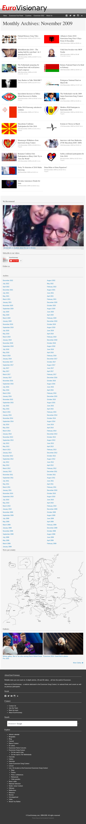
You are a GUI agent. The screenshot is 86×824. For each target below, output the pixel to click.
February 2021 (51, 299)
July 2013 (6, 443)
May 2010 (6, 503)
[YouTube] (74, 15)
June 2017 (50, 368)
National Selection (15, 784)
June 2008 (50, 537)
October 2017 (51, 362)
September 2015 (8, 402)
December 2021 (8, 290)
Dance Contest (13, 743)
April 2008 (50, 540)
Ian (80, 43)
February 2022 (51, 287)
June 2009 (50, 518)
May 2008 (6, 540)
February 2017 (51, 374)
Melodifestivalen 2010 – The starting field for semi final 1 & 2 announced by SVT (29, 52)
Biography (12, 737)
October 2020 (51, 305)
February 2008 (51, 543)
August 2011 (51, 478)
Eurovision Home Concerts (17, 748)
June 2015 (50, 406)
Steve (38, 38)
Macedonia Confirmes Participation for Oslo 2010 (27, 125)
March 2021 (6, 299)
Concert (11, 741)
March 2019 (6, 337)
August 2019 (51, 327)
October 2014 (51, 418)
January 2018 (7, 359)
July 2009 (6, 518)
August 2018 (51, 346)
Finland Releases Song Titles (28, 36)
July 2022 (6, 283)
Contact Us (12, 706)
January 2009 (7, 528)
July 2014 (6, 424)
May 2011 (6, 484)
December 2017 (52, 359)
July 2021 (6, 293)
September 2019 (8, 327)
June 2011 (50, 481)
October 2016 (51, 381)
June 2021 (50, 293)
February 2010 (51, 506)
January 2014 (7, 434)
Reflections (12, 790)
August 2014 (51, 421)
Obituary (11, 788)
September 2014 (8, 421)
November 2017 (8, 362)
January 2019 (7, 340)
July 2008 (6, 537)
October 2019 (51, 324)
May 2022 (50, 283)
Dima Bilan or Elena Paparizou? (55, 167)
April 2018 (50, 352)
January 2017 (7, 377)
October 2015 (51, 399)
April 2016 (50, 390)
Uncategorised (13, 797)
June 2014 (50, 424)
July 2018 (6, 349)
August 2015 (51, 402)
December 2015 (52, 396)
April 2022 (6, 287)
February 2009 (51, 525)
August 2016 (51, 384)
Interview (12, 761)
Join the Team (13, 708)
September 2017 (8, 365)
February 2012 (51, 468)
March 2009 (6, 525)
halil (80, 70)
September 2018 (8, 346)
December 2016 (52, 377)
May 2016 (6, 390)
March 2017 (6, 374)
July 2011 (6, 481)
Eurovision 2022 (39, 15)
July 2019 (6, 330)
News (5, 15)
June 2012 (50, 462)
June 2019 (50, 330)
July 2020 (6, 312)
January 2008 (7, 547)
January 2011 (7, 490)
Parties (13, 772)
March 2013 (6, 449)
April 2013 (50, 446)
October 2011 (51, 474)
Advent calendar (14, 734)
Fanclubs (12, 757)
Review (11, 795)
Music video (13, 781)
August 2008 (51, 534)
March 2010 (6, 506)
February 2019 (51, 337)
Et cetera (12, 745)
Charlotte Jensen (65, 56)
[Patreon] (82, 15)
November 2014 (8, 418)
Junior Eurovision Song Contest (19, 763)
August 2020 (51, 308)
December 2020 (52, 302)
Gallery (11, 759)
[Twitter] (70, 15)
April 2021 (50, 296)
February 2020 (51, 318)
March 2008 (6, 543)
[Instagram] (78, 15)
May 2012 (6, 465)
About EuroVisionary (15, 712)
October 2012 (51, 456)
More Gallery (77, 663)
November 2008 (8, 531)
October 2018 (51, 343)
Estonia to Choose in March (70, 124)
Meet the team (13, 710)
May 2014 (6, 427)
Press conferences (17, 775)
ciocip (38, 161)
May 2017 (6, 371)
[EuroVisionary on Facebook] (67, 15)
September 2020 (8, 308)
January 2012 (7, 471)
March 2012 (6, 468)
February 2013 (51, 449)
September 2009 (8, 515)
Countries (28, 15)
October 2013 (51, 437)
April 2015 (50, 409)
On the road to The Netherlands (21, 754)
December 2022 (8, 280)
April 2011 (50, 484)
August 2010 (51, 496)
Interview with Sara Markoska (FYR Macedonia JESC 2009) (71, 141)
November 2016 (8, 381)
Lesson (11, 766)
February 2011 (51, 487)
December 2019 (52, 321)
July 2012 (6, 462)
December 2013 (52, 434)
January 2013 (7, 453)
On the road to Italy (17, 752)
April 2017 (50, 371)
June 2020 (50, 312)
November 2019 (8, 324)
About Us (49, 15)
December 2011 (52, 471)
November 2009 (8, 512)
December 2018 (52, 340)
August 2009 (51, 515)
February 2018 (51, 355)
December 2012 (52, 453)
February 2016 (51, 393)
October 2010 (51, 493)
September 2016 (8, 384)
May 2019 (6, 334)
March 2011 (6, 487)
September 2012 (8, 459)
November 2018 (8, 343)
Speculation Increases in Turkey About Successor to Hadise (29, 94)
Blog (10, 739)
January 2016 (7, 396)
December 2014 (52, 415)
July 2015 (6, 406)
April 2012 (50, 465)
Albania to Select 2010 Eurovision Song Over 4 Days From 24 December (70, 38)
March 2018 (6, 355)
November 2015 (8, 399)
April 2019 (50, 334)
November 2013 (8, 437)
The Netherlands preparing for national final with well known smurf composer (28, 67)
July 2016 (6, 387)
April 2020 (50, 315)
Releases (12, 792)
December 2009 (52, 509)
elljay (37, 186)
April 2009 (50, 521)
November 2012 (8, 456)
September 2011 (8, 478)
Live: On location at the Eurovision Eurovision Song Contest (28, 768)
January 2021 (7, 302)
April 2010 (50, 503)
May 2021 (6, 296)
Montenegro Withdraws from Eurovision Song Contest (28, 141)
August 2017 (51, 365)
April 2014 (50, 427)
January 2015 (7, 415)
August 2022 (51, 280)
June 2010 (50, 500)
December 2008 (52, 528)
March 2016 (6, 393)
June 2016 (50, 387)
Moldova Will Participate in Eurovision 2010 (70, 108)
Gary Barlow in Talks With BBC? (30, 80)
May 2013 (6, 446)
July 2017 (6, 368)
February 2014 (51, 431)
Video (11, 799)
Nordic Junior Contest (16, 786)
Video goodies (15, 779)
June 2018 (50, 349)
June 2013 (50, 443)
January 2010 (7, 509)
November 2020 (8, 305)
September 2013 (8, 440)
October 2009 (51, 512)
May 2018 (6, 352)
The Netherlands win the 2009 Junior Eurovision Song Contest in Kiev (71, 96)
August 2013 (51, 440)
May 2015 (6, 409)
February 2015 (51, 412)
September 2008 (8, 534)
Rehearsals (14, 777)
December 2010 (52, 490)
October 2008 (51, 531)
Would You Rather (14, 801)
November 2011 (8, 474)
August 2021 (51, 290)
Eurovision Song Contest (17, 750)
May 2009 (6, 521)
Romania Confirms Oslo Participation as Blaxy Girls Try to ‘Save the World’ (30, 156)
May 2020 (6, 315)
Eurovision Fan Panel (16, 15)
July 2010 (6, 500)
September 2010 (8, 496)
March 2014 (6, 431)
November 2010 (8, 493)
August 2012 (51, 459)
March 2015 (6, 412)
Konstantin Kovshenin (48, 818)
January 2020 (7, 321)
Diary (12, 770)
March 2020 (6, 318)
